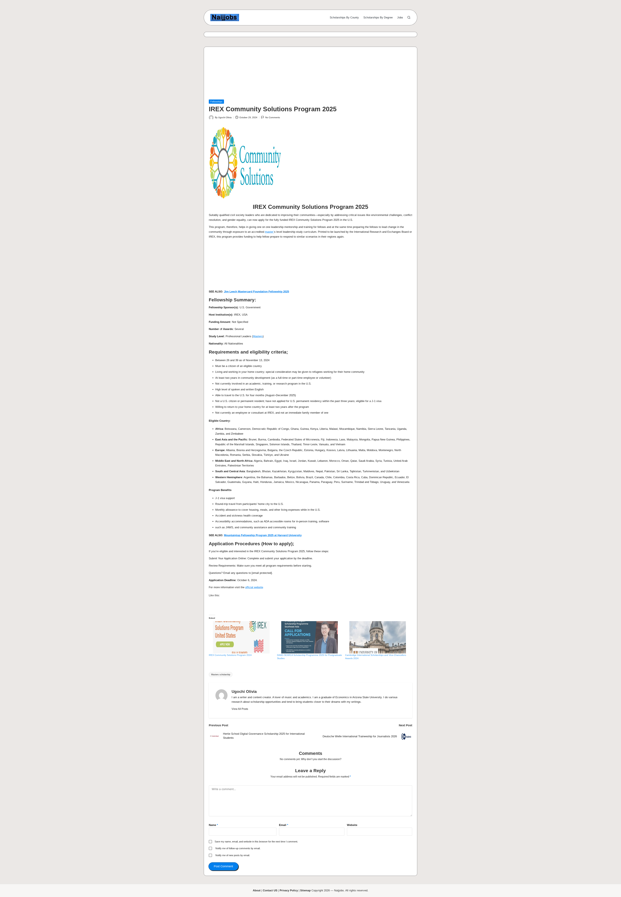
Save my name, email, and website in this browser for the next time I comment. (256, 841)
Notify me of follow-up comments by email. (237, 848)
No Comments (272, 117)
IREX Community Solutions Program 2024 (230, 655)
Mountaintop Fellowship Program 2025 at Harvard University (263, 535)
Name (213, 825)
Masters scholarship (220, 674)
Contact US (270, 890)
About (257, 890)
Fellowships (216, 101)
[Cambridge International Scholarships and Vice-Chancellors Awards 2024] (377, 637)
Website (352, 825)
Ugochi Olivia (244, 691)
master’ (269, 231)
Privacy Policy (289, 890)
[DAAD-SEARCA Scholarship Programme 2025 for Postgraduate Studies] (309, 637)
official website (254, 587)
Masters (258, 336)
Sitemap (305, 890)
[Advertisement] (306, 75)
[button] (240, 709)
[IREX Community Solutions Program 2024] (241, 637)
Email (283, 825)
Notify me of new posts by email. (232, 855)
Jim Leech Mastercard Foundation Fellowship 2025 (256, 291)
